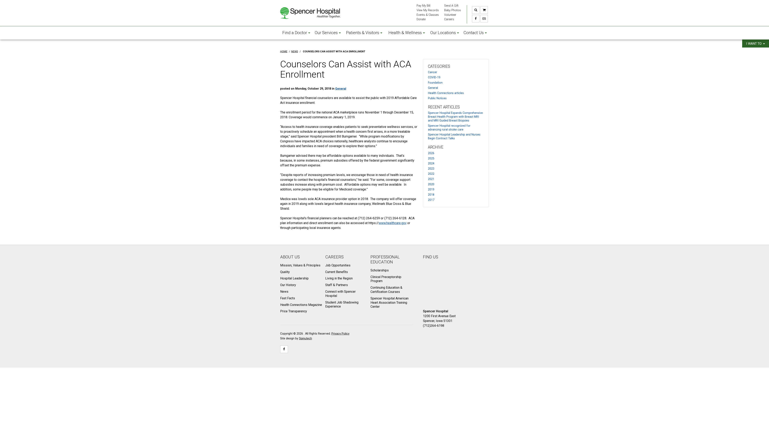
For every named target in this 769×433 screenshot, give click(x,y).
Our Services (326, 32)
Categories (439, 66)
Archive (435, 147)
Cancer (432, 72)
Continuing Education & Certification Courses (386, 290)
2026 (431, 153)
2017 (431, 200)
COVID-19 (434, 77)
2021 (431, 179)
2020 (431, 184)
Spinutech (305, 338)
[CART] (484, 10)
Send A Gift (451, 5)
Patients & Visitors (362, 32)
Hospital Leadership (294, 278)
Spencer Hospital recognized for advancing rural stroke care (449, 127)
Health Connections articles (446, 93)
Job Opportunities (337, 265)
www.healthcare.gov (393, 223)
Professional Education (385, 259)
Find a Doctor (294, 32)
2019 (431, 189)
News (284, 291)
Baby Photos (452, 10)
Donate (421, 19)
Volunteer (450, 15)
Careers (449, 19)
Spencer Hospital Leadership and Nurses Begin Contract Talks (454, 136)
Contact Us (473, 32)
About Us (290, 257)
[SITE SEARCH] (475, 10)
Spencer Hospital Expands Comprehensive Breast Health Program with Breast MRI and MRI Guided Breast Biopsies (455, 116)
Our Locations (443, 32)
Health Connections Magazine (301, 305)
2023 (431, 168)
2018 (431, 194)
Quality (285, 272)
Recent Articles (444, 107)
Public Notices (437, 98)
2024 (431, 163)
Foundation (435, 82)
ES (483, 18)
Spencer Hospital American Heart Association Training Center (389, 302)
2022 (431, 174)
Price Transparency (293, 311)
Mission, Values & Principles (300, 265)
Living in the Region (339, 278)
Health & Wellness (405, 32)
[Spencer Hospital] (310, 13)
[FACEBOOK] (475, 18)
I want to (754, 44)
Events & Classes (428, 15)
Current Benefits (336, 272)
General (433, 88)
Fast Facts (287, 298)
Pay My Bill (423, 5)
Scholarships (379, 270)
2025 (431, 158)
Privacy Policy (340, 333)
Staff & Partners (336, 285)
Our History (288, 285)
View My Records (428, 10)
